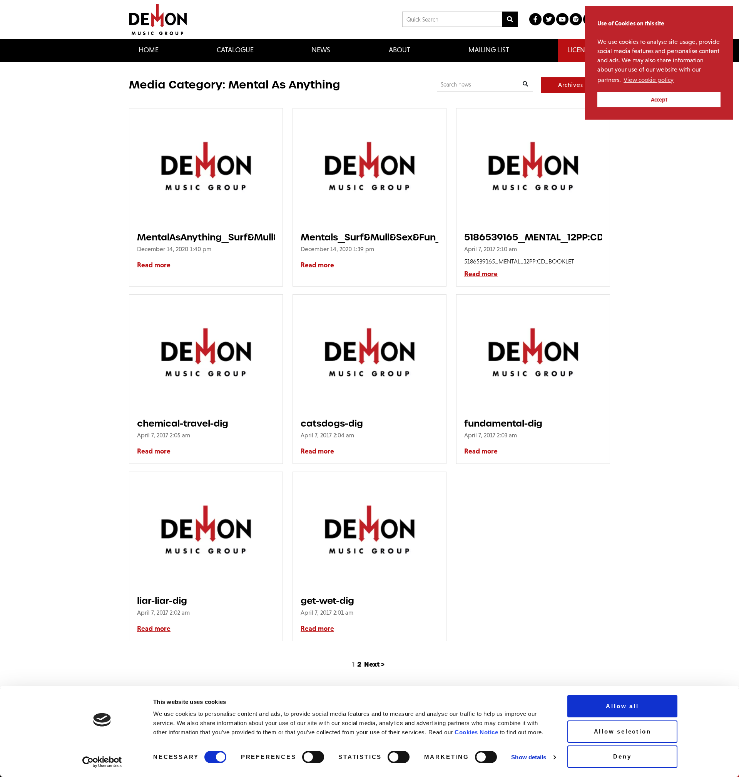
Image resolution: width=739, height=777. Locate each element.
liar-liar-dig (162, 601)
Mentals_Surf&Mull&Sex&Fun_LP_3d (369, 237)
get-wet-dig (327, 601)
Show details (528, 757)
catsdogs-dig (332, 423)
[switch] (313, 757)
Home (149, 50)
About (399, 50)
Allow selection (622, 731)
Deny (622, 756)
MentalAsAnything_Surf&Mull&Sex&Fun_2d (206, 237)
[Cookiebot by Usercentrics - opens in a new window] (102, 762)
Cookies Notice (476, 732)
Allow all (622, 706)
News (321, 50)
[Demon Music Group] (158, 19)
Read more (154, 265)
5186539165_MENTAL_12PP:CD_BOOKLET (533, 237)
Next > (374, 664)
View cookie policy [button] (649, 80)
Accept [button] (659, 100)
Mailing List (488, 50)
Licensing (583, 50)
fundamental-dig (503, 423)
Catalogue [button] (235, 50)
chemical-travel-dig (182, 423)
